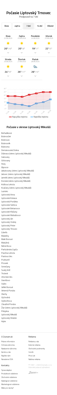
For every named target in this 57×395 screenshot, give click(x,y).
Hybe (3, 321)
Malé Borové (7, 239)
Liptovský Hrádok (9, 318)
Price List (31, 355)
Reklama (32, 336)
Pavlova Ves (6, 256)
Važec (3, 283)
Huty (3, 163)
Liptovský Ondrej (8, 222)
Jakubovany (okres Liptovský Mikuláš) (17, 170)
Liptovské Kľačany (9, 211)
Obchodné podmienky (36, 348)
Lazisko (4, 191)
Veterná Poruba (8, 290)
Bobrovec (5, 139)
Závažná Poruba (8, 304)
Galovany (5, 157)
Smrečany (5, 266)
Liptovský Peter (8, 225)
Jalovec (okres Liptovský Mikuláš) (15, 174)
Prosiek (4, 263)
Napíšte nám (5, 355)
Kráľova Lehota (8, 184)
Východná (5, 297)
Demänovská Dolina (10, 150)
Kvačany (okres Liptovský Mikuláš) (16, 187)
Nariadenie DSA (7, 359)
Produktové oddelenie (9, 373)
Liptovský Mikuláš (9, 314)
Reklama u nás (33, 341)
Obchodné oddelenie (9, 377)
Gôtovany (5, 160)
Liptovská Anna (8, 194)
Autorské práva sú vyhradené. (39, 367)
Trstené (4, 273)
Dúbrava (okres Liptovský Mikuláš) (16, 153)
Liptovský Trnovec (9, 228)
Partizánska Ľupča (9, 249)
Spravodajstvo (6, 370)
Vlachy (4, 294)
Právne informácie (8, 341)
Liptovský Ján (7, 218)
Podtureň (5, 259)
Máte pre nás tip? (7, 388)
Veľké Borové (7, 287)
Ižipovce (4, 167)
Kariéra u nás (6, 352)
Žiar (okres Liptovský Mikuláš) (14, 307)
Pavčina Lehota (8, 253)
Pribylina (5, 311)
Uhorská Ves (6, 276)
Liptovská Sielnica (9, 204)
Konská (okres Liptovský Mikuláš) (15, 181)
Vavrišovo (5, 280)
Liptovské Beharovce (10, 208)
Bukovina (5, 146)
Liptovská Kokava (9, 198)
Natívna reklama (34, 359)
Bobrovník (5, 143)
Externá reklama (34, 345)
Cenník (30, 352)
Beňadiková (6, 133)
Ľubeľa (4, 232)
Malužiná (5, 242)
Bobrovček (6, 136)
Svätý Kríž (5, 270)
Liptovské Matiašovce (11, 215)
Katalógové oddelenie (9, 380)
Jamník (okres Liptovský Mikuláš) (15, 177)
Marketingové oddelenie (10, 384)
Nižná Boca (6, 246)
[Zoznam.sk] (33, 373)
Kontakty (5, 365)
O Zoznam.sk (7, 336)
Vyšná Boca (6, 300)
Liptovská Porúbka (9, 201)
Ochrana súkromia (8, 345)
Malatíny (5, 235)
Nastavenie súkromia (8, 348)
